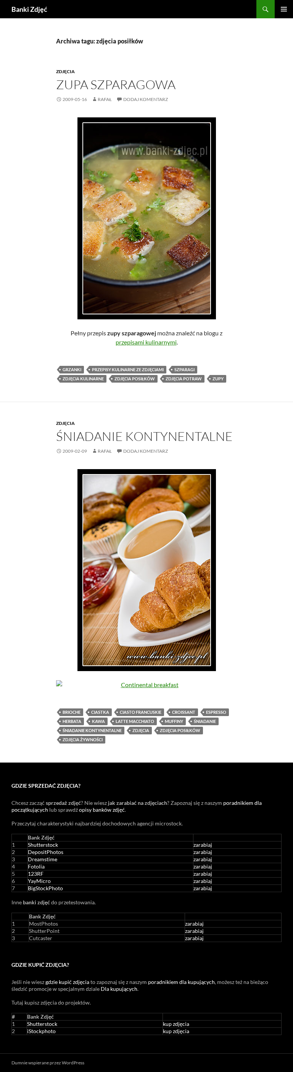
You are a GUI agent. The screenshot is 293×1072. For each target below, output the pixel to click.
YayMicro (39, 881)
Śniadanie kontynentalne (144, 436)
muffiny (174, 721)
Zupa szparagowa (115, 84)
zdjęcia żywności (83, 739)
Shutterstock (43, 844)
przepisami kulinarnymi (146, 342)
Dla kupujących (119, 988)
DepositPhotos (45, 852)
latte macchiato (135, 721)
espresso (216, 712)
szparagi (184, 369)
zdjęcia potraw (184, 378)
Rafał (105, 99)
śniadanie (205, 721)
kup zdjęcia (176, 1024)
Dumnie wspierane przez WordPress (47, 1063)
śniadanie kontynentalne (92, 730)
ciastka (100, 712)
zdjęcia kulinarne (83, 378)
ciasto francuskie (140, 712)
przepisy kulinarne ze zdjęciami (128, 369)
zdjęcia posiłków (134, 378)
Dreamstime (42, 859)
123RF (35, 873)
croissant (183, 712)
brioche (71, 712)
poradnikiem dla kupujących (181, 982)
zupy (218, 378)
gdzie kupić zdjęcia (67, 982)
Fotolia (36, 866)
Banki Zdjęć (29, 9)
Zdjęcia (65, 71)
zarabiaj (202, 844)
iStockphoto (41, 1031)
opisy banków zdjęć (102, 809)
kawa (98, 721)
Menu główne (284, 9)
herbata (72, 721)
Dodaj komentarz (145, 99)
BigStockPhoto (45, 888)
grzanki (72, 369)
